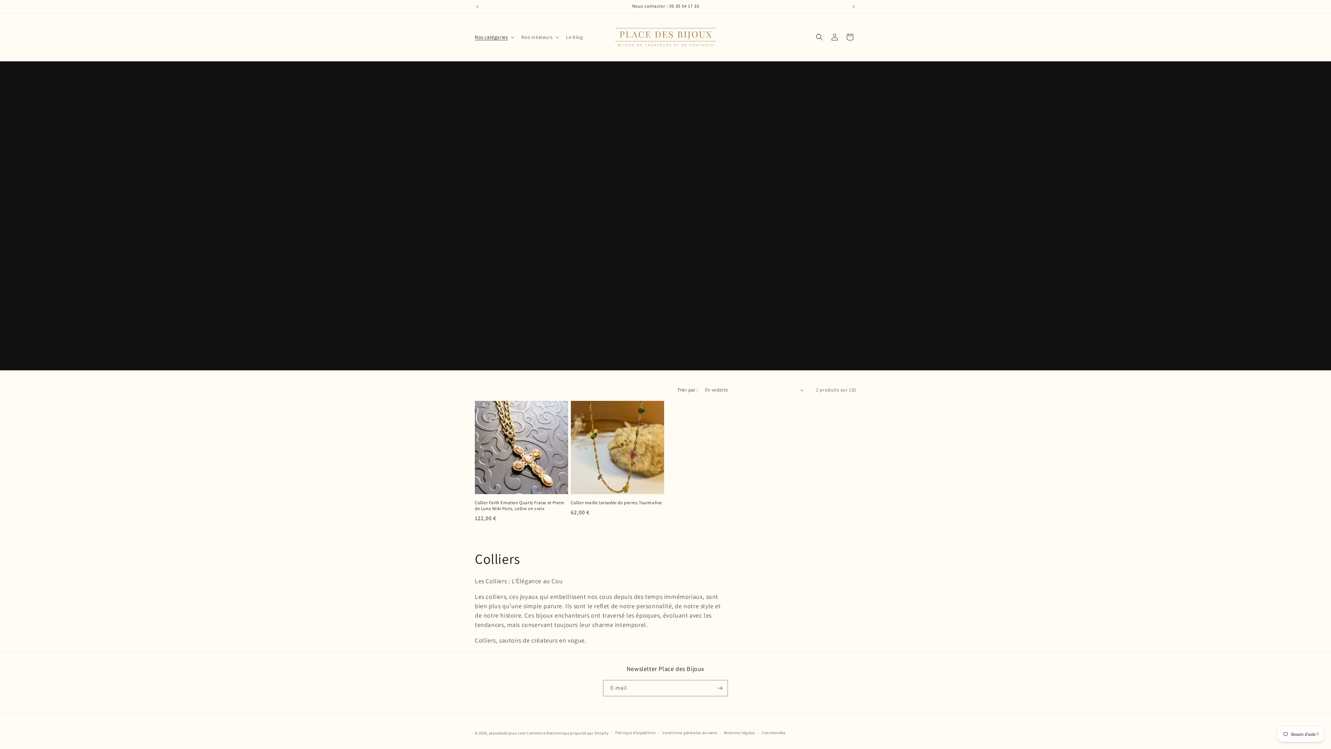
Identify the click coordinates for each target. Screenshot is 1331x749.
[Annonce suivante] (853, 6)
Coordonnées (774, 732)
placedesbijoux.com (507, 733)
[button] (494, 37)
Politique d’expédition (635, 732)
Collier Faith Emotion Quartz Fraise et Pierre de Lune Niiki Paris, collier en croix (519, 505)
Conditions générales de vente (689, 732)
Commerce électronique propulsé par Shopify (567, 733)
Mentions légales (739, 732)
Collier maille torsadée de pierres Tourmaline (616, 503)
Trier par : (687, 390)
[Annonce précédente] (477, 6)
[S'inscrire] (720, 688)
